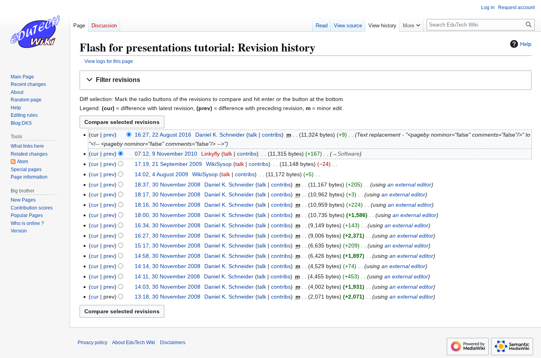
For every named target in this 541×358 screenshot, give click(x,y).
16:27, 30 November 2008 (167, 235)
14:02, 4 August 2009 (161, 174)
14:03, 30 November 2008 (167, 287)
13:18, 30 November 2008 (167, 296)
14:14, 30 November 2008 (167, 266)
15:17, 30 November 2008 (167, 245)
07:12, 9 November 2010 (166, 153)
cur (95, 153)
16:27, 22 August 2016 (163, 134)
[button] (305, 80)
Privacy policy (92, 342)
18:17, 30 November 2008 (167, 194)
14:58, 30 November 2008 (167, 256)
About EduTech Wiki (133, 342)
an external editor (409, 184)
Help (525, 44)
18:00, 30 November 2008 (167, 215)
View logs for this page (108, 61)
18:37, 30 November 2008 (167, 184)
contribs (272, 134)
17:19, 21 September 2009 (168, 164)
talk (252, 134)
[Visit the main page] (35, 31)
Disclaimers (172, 342)
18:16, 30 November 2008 (167, 205)
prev (108, 134)
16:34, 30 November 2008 (167, 225)
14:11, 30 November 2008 (167, 276)
